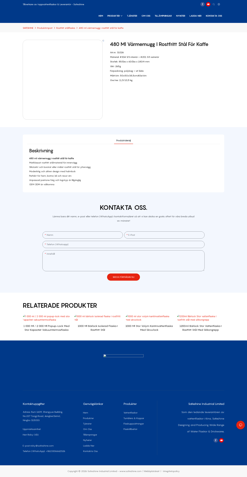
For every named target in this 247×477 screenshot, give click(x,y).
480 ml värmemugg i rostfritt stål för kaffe (101, 27)
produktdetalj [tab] (123, 140)
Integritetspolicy (171, 471)
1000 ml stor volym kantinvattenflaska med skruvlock (149, 327)
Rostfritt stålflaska (65, 27)
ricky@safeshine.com (42, 445)
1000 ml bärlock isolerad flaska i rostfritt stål (98, 327)
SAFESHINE (28, 27)
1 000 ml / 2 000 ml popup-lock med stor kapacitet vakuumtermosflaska (46, 327)
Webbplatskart (152, 471)
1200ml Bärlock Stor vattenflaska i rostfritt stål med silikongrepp (201, 327)
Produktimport (45, 27)
